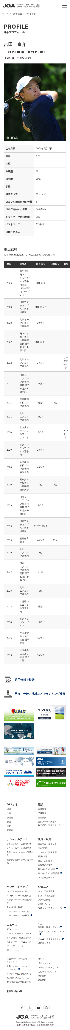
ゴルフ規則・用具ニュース (19, 938)
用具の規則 (43, 856)
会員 (9, 822)
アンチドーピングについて (19, 974)
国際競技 (42, 817)
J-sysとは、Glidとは (16, 907)
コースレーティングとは (18, 911)
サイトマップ (44, 963)
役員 (9, 813)
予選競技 (42, 813)
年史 (9, 826)
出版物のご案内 (45, 865)
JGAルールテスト (46, 877)
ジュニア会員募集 (46, 891)
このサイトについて (47, 971)
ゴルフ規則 (43, 848)
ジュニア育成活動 (46, 895)
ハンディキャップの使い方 (19, 895)
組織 (9, 809)
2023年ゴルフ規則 (46, 869)
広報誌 (10, 830)
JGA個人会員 (44, 943)
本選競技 (42, 809)
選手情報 (17, 14)
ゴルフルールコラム (47, 844)
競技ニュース (13, 950)
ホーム (5, 14)
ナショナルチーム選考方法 (19, 848)
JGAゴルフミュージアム (18, 978)
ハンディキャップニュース (19, 942)
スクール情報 (44, 900)
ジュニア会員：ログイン (49, 939)
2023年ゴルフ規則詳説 (48, 873)
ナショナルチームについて (19, 844)
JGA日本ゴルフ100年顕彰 (19, 982)
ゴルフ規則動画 (45, 861)
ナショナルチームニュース (19, 933)
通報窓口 (42, 980)
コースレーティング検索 (18, 915)
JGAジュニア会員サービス (50, 908)
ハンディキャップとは (17, 891)
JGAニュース (13, 929)
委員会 (10, 817)
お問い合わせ (44, 904)
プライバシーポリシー (48, 967)
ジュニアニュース (15, 946)
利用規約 (42, 976)
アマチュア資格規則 (47, 852)
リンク (41, 959)
